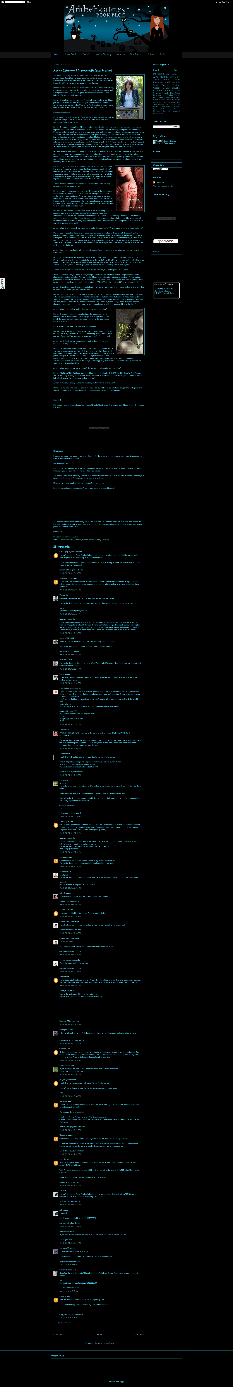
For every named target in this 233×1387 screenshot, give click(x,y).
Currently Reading (165, 95)
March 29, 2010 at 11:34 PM (70, 1025)
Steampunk (157, 107)
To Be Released (174, 107)
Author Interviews (66, 540)
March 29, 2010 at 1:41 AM (70, 683)
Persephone (64, 1030)
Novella (176, 88)
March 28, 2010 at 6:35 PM (70, 590)
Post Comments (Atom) (104, 1343)
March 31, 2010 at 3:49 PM (70, 1226)
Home (56, 54)
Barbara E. (63, 660)
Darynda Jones (168, 293)
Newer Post (59, 1334)
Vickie (62, 730)
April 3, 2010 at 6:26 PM (68, 1318)
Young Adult (161, 79)
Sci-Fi (168, 111)
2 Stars (177, 104)
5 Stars (160, 98)
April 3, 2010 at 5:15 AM (68, 1291)
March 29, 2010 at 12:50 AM (70, 669)
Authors (151, 54)
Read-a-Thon (169, 93)
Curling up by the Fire (68, 552)
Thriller (164, 107)
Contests (86, 54)
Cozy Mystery (172, 74)
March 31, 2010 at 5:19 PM (70, 1243)
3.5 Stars (169, 90)
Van (61, 595)
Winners (121, 54)
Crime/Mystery (169, 102)
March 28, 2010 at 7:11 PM (69, 614)
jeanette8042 (64, 638)
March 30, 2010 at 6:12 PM (70, 1130)
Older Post (139, 1334)
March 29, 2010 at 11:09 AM (70, 833)
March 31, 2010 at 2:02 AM (70, 1154)
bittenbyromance (66, 578)
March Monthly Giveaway (98, 105)
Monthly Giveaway (103, 54)
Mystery (170, 104)
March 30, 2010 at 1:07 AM (70, 1075)
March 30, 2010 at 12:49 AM (70, 1044)
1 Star (163, 111)
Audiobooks (171, 82)
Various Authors (174, 109)
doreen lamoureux (67, 922)
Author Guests (71, 54)
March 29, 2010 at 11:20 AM (70, 852)
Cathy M (62, 1296)
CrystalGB (63, 857)
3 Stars (168, 100)
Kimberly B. (64, 821)
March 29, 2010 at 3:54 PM (70, 917)
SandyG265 (64, 910)
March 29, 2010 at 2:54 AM (70, 725)
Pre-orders (176, 100)
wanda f (62, 1049)
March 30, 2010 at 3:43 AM (70, 1096)
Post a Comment (63, 1323)
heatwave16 (64, 1248)
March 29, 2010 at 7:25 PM (70, 986)
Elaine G (63, 871)
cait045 (62, 893)
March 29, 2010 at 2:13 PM (70, 866)
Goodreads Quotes (173, 297)
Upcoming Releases (160, 109)
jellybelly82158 (65, 1080)
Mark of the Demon (94, 78)
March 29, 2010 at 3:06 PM (70, 905)
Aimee (62, 977)
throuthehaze (64, 1066)
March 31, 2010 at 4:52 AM (70, 1186)
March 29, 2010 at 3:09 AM (70, 749)
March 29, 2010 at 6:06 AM (70, 775)
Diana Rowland (94, 76)
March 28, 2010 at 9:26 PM (70, 633)
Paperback (162, 104)
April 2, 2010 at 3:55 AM (68, 1265)
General (165, 85)
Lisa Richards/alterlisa (68, 688)
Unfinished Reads (158, 113)
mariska (62, 1159)
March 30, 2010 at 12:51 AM (70, 1060)
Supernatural (176, 111)
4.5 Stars (166, 88)
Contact (163, 54)
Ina (60, 780)
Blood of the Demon (61, 83)
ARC (155, 77)
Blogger (121, 1382)
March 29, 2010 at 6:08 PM (70, 933)
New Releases (136, 54)
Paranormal (158, 90)
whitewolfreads (65, 1270)
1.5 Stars (156, 111)
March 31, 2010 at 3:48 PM (70, 1205)
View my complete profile (163, 186)
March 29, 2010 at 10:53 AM (70, 816)
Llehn (61, 674)
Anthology (157, 102)
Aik (60, 1191)
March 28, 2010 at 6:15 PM (70, 573)
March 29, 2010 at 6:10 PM (70, 955)
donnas (62, 754)
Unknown (66, 537)
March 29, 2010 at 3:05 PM (70, 888)
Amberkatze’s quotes (163, 284)
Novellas (167, 98)
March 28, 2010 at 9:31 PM (70, 655)
